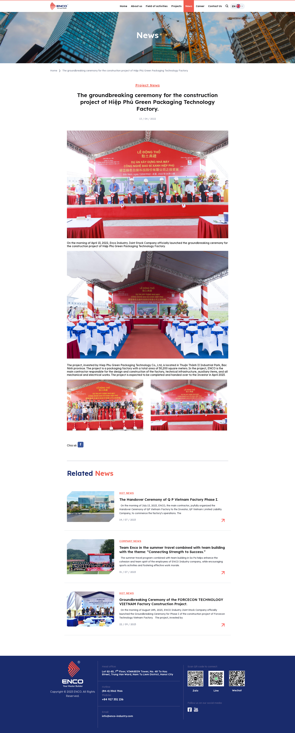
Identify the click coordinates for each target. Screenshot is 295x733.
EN (233, 6)
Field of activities (157, 6)
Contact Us (215, 6)
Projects (176, 6)
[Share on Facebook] (80, 445)
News (188, 6)
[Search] (227, 6)
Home (123, 6)
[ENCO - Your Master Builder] (63, 6)
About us (136, 6)
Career (200, 6)
